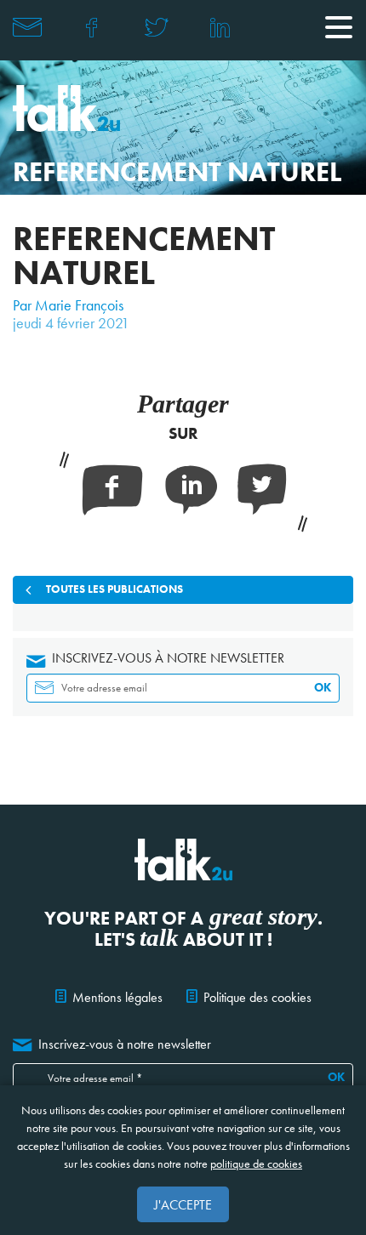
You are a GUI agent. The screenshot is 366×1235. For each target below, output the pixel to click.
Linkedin (220, 27)
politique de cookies (256, 1163)
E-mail (27, 27)
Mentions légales (117, 997)
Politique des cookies (257, 997)
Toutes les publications (114, 589)
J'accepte (183, 1205)
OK (322, 687)
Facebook (92, 27)
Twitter (156, 27)
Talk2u (66, 108)
